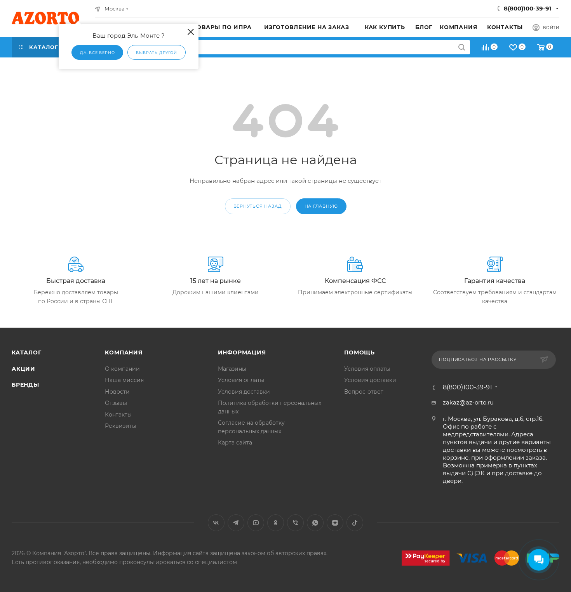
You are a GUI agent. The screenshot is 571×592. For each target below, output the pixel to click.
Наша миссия (124, 380)
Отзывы (116, 402)
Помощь (359, 352)
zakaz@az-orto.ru (468, 402)
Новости (117, 391)
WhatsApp (315, 522)
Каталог (27, 352)
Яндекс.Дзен (335, 522)
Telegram (236, 522)
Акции (23, 368)
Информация (242, 352)
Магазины (232, 368)
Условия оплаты (241, 380)
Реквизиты (120, 425)
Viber (295, 522)
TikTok (354, 522)
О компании (122, 368)
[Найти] (461, 47)
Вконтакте (216, 522)
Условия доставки (244, 391)
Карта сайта (235, 442)
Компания (123, 352)
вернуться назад (257, 206)
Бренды (25, 384)
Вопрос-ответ (363, 391)
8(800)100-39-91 (528, 8)
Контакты (118, 414)
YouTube (255, 522)
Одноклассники (275, 522)
